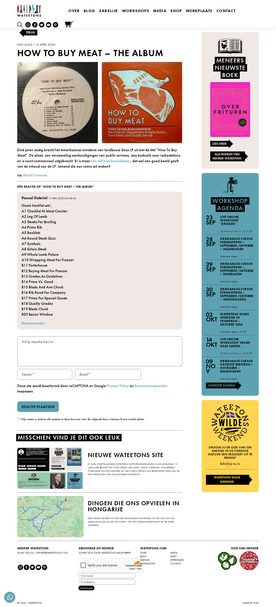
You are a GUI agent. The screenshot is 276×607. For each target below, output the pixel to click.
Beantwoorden (33, 323)
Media (159, 10)
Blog (89, 10)
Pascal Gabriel (34, 197)
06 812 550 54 (25, 553)
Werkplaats (199, 10)
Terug (30, 32)
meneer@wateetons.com (52, 553)
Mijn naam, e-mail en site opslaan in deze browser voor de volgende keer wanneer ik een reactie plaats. (83, 419)
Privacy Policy (118, 385)
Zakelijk (108, 10)
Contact (226, 10)
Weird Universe (35, 175)
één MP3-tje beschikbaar (110, 160)
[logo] (29, 10)
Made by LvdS (251, 603)
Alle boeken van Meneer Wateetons (227, 156)
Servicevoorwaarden (151, 385)
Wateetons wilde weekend (227, 479)
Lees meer (219, 144)
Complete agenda (221, 385)
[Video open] (21, 24)
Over (74, 10)
